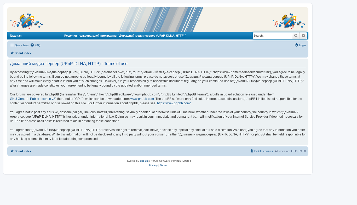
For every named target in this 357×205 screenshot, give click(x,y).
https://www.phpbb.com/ (174, 103)
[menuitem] (35, 45)
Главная (15, 35)
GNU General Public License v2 (32, 99)
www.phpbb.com (142, 99)
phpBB (144, 160)
